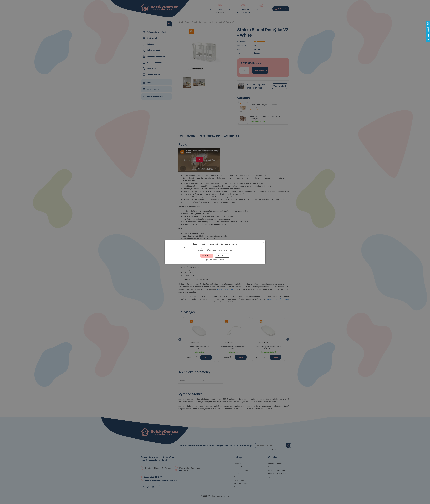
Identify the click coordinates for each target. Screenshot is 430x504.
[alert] (215, 252)
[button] (215, 260)
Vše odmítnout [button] (222, 255)
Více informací (227, 250)
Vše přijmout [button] (206, 255)
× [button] (263, 242)
